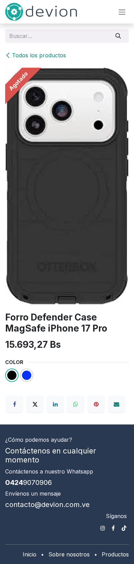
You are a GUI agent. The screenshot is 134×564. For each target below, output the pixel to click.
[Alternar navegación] (122, 11)
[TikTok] (124, 528)
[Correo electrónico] (116, 404)
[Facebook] (14, 404)
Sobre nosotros (69, 554)
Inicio (29, 554)
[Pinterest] (96, 404)
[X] (35, 404)
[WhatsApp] (75, 404)
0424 (28, 482)
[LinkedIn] (55, 404)
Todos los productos (39, 55)
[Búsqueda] (118, 36)
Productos (115, 554)
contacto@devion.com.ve (47, 504)
